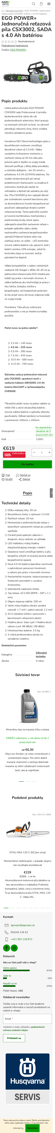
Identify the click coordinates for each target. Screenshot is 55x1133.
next (51, 709)
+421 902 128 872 (21, 939)
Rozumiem (32, 1128)
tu (22, 1128)
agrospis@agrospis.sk (23, 925)
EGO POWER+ (18, 50)
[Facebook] (6, 948)
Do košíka (28, 464)
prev (3, 709)
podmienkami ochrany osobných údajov (24, 1028)
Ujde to (7, 975)
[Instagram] (14, 948)
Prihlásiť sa (14, 1038)
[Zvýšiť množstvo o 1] (49, 452)
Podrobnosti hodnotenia (15, 45)
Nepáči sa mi (10, 983)
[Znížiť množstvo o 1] (34, 452)
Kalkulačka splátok (19, 453)
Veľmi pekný (10, 968)
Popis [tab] (27, 493)
